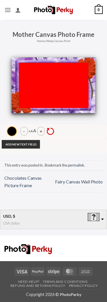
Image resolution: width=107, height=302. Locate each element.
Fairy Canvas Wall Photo (79, 181)
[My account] (18, 10)
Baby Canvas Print (58, 41)
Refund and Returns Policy (38, 285)
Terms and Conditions (65, 281)
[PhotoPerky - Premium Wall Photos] (53, 10)
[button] (7, 10)
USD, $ (9, 216)
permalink (76, 165)
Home (41, 41)
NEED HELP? (28, 281)
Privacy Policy (83, 285)
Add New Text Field (20, 144)
